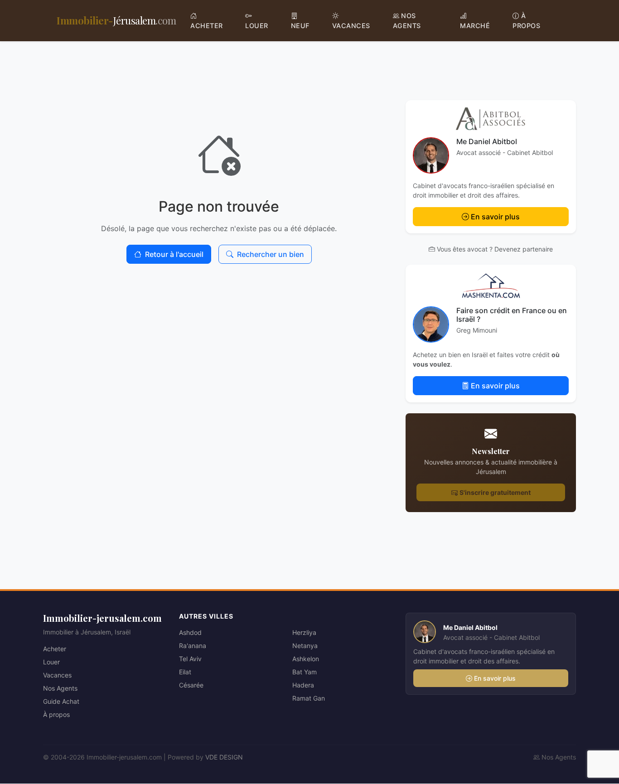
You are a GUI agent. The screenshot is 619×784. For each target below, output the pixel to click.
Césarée (191, 685)
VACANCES (351, 25)
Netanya (305, 645)
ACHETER (206, 25)
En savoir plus (495, 216)
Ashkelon (305, 659)
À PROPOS (526, 20)
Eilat (185, 672)
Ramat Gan (308, 698)
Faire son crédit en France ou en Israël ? (511, 315)
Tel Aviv (190, 659)
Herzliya (304, 632)
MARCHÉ (475, 25)
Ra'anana (192, 645)
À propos (56, 714)
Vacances (57, 675)
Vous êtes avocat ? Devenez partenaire (495, 249)
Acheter (54, 649)
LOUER (256, 25)
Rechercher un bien (270, 254)
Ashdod (190, 632)
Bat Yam (304, 672)
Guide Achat (61, 701)
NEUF (300, 25)
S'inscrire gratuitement (495, 492)
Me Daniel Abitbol (486, 141)
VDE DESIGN (224, 757)
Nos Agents (60, 688)
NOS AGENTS (407, 20)
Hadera (303, 685)
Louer (51, 662)
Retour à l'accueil (174, 254)
